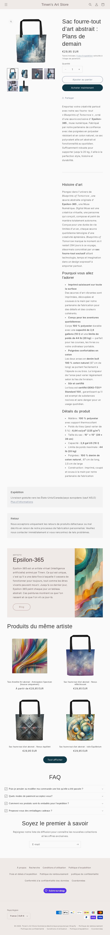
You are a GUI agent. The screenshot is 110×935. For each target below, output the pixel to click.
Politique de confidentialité (32, 929)
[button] (6, 4)
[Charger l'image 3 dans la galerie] (37, 73)
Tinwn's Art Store (29, 926)
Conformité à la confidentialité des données (47, 880)
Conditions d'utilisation (54, 867)
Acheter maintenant (82, 87)
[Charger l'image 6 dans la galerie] (24, 86)
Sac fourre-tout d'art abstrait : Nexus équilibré (30, 747)
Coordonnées (78, 880)
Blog (21, 607)
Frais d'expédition (84, 56)
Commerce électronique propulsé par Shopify (56, 926)
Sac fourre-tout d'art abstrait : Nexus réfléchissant (80, 683)
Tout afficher (55, 759)
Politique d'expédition (80, 867)
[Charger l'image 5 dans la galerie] (12, 86)
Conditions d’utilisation (57, 929)
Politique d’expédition (79, 929)
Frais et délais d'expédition (23, 874)
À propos (21, 867)
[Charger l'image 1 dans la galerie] (12, 73)
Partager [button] (69, 98)
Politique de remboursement (54, 874)
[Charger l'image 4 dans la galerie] (49, 73)
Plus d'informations (22, 501)
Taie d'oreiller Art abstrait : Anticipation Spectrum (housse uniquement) (29, 683)
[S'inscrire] (77, 844)
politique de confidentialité (84, 874)
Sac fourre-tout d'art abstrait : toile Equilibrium (80, 747)
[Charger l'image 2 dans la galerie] (24, 73)
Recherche (34, 867)
